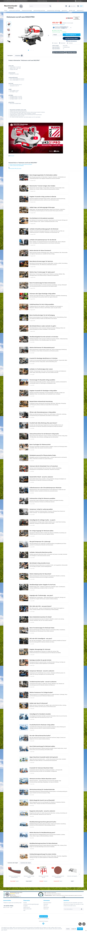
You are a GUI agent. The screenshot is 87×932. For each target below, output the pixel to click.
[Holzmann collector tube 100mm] (29, 870)
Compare (55, 43)
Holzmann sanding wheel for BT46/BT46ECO (58, 876)
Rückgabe (25, 905)
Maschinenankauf (47, 902)
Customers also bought (13, 862)
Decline (68, 928)
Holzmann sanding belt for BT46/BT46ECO (14, 876)
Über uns (45, 905)
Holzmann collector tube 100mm (29, 876)
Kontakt (25, 902)
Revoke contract (43, 916)
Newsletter (46, 904)
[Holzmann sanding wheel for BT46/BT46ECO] (58, 870)
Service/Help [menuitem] (79, 1)
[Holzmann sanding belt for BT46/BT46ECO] (14, 870)
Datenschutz (46, 907)
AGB (24, 910)
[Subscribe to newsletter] (82, 909)
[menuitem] (40, 6)
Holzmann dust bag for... (72, 876)
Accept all (74, 928)
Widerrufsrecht (26, 907)
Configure (80, 928)
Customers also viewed (25, 862)
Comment (70, 43)
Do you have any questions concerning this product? (20, 164)
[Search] (50, 6)
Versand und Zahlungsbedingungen (31, 904)
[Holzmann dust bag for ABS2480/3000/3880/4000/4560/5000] (72, 870)
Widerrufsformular (27, 908)
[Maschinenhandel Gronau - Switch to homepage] (13, 7)
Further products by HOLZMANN (16, 165)
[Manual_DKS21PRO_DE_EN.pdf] (43, 168)
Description (10, 55)
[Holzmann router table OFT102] (43, 870)
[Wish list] (66, 6)
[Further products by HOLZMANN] (73, 18)
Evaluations (18, 55)
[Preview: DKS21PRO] (9, 24)
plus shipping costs (61, 24)
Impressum (46, 908)
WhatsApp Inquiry (72, 52)
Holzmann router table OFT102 (43, 876)
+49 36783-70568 (8, 906)
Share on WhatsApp (59, 52)
